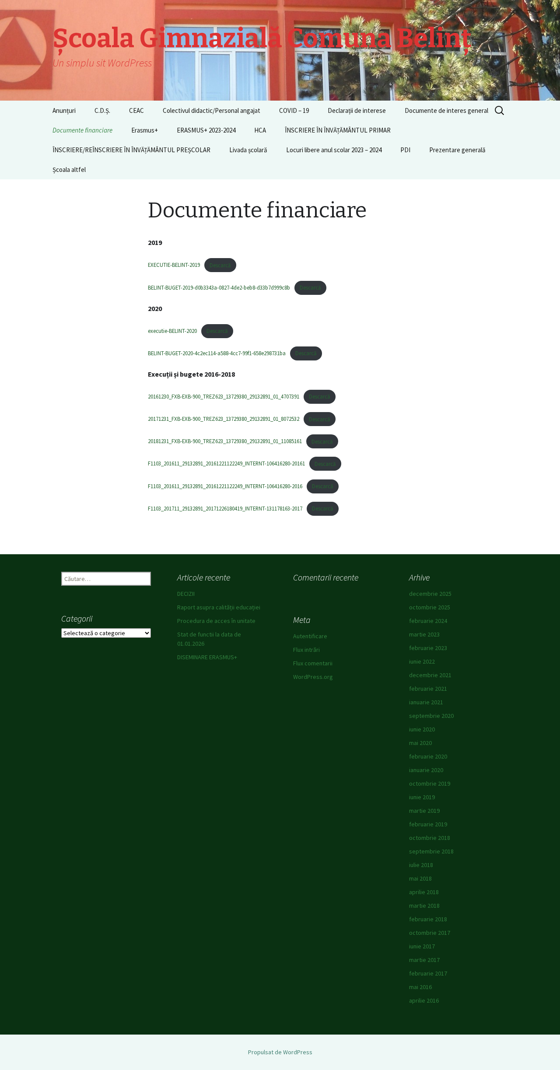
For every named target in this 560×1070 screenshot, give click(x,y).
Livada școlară (248, 150)
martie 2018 (424, 905)
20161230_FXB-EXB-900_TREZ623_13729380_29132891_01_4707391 (223, 396)
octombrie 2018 (429, 838)
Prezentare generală (457, 150)
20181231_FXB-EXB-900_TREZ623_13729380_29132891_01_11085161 (225, 441)
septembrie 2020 (431, 716)
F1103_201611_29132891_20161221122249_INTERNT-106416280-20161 (226, 463)
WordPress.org (313, 677)
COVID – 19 (294, 110)
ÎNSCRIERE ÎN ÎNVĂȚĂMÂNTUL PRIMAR (338, 130)
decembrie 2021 (430, 675)
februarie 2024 (428, 621)
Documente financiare (82, 130)
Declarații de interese (357, 110)
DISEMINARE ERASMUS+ (207, 657)
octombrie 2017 (429, 933)
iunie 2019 (422, 797)
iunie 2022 (422, 661)
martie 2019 (424, 811)
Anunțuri (64, 110)
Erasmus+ (144, 130)
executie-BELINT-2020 (172, 330)
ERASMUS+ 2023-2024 (206, 130)
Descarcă (220, 265)
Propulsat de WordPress (280, 1052)
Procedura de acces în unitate (216, 621)
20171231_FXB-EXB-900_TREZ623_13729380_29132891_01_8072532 (223, 419)
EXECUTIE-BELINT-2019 (174, 265)
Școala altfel (69, 169)
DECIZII (186, 594)
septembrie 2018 (431, 851)
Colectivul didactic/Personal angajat (211, 110)
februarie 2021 (428, 688)
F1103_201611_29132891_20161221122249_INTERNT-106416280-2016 (225, 486)
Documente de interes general (446, 110)
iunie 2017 (422, 946)
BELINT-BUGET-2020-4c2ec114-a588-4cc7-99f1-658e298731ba (217, 353)
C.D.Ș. (102, 110)
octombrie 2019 (429, 783)
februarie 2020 (428, 756)
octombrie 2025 (429, 607)
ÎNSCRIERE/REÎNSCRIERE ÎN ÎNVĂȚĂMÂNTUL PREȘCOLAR (131, 150)
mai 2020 (420, 743)
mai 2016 (420, 987)
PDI (405, 150)
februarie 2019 (428, 824)
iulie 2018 (421, 865)
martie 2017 (424, 960)
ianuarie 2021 (426, 702)
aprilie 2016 (424, 1000)
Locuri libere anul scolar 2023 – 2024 (334, 150)
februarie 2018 (428, 919)
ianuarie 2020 (426, 770)
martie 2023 (424, 634)
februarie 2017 (428, 973)
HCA (260, 130)
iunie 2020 (422, 729)
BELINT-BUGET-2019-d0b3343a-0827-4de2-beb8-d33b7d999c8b (219, 287)
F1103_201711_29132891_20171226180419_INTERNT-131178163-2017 (225, 508)
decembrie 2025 (430, 594)
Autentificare (310, 636)
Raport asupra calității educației (218, 607)
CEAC (136, 110)
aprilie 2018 (424, 892)
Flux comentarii (312, 663)
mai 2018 (420, 878)
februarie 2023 (428, 648)
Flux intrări (306, 650)
